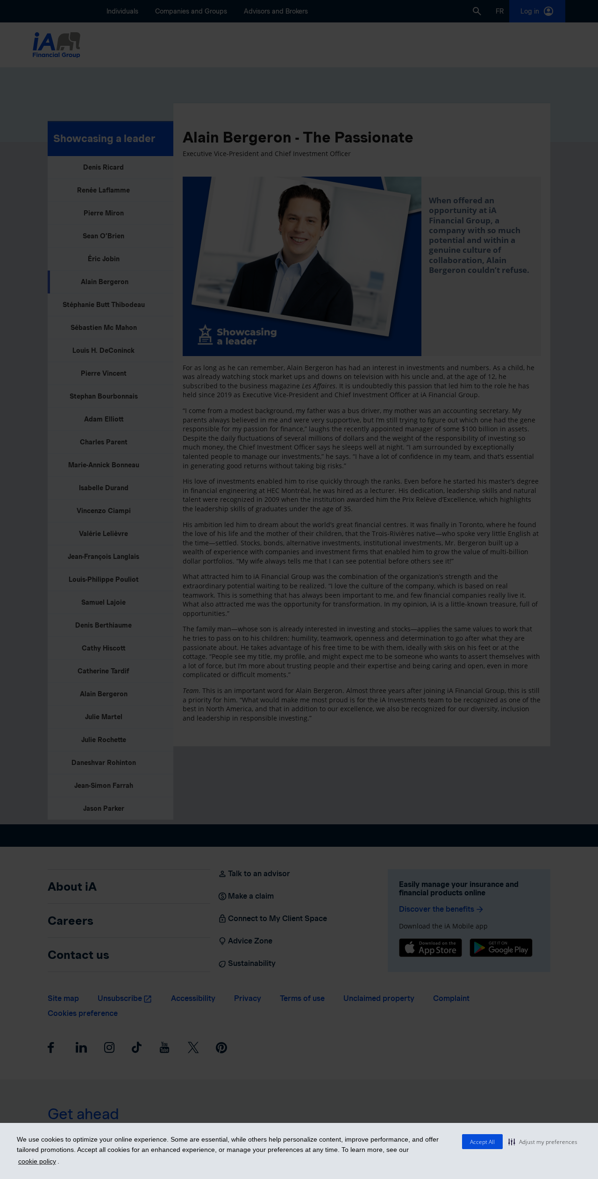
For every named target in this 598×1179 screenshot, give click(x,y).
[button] (542, 1141)
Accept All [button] (482, 1142)
